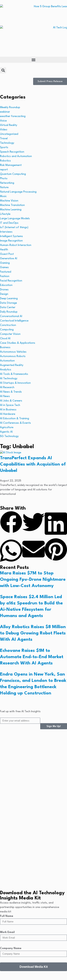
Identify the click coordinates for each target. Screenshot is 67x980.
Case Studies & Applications (17, 343)
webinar (5, 112)
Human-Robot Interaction (15, 245)
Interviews (6, 232)
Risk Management (11, 165)
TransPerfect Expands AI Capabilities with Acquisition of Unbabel (33, 464)
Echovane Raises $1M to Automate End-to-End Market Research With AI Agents (31, 657)
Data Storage (8, 303)
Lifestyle (5, 214)
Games (4, 267)
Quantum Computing (13, 174)
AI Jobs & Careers (11, 400)
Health (4, 249)
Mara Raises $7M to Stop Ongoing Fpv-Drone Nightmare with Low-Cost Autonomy (33, 579)
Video (3, 129)
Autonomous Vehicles (13, 352)
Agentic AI (6, 432)
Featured (5, 272)
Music (3, 196)
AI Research (7, 387)
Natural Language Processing (18, 192)
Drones (4, 289)
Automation (7, 360)
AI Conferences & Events (15, 423)
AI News (5, 396)
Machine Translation (12, 205)
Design (4, 294)
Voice (3, 120)
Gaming (5, 263)
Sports (4, 147)
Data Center (7, 307)
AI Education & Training (14, 418)
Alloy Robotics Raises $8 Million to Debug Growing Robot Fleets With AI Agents (33, 633)
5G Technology (9, 436)
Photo (3, 178)
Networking (7, 183)
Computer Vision (10, 334)
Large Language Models (15, 218)
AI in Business (8, 409)
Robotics (5, 160)
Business (5, 347)
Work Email (7, 932)
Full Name (6, 916)
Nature (4, 187)
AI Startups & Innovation (15, 383)
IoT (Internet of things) (14, 227)
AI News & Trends (11, 392)
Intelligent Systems (11, 236)
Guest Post (7, 254)
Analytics (5, 369)
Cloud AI (5, 338)
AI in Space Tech (10, 405)
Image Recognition (11, 240)
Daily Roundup (8, 312)
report (4, 169)
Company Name (10, 948)
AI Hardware (7, 414)
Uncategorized (9, 134)
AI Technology (8, 378)
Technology (7, 143)
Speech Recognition (12, 152)
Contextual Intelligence (14, 320)
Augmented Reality (11, 365)
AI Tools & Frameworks (14, 374)
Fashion (4, 276)
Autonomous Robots (12, 356)
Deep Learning (9, 298)
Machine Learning (10, 209)
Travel (4, 138)
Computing (7, 329)
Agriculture (6, 427)
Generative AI (8, 258)
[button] (33, 60)
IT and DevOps (9, 223)
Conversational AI (11, 316)
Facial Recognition (11, 280)
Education (6, 285)
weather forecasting (12, 116)
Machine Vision (9, 200)
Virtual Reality (8, 125)
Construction (8, 325)
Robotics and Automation (16, 156)
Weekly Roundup (10, 107)
